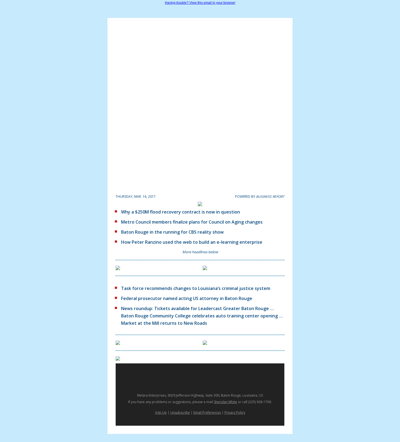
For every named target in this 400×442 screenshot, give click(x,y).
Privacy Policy (234, 412)
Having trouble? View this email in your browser (200, 3)
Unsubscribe (180, 412)
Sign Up (161, 412)
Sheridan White (225, 402)
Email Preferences (207, 412)
